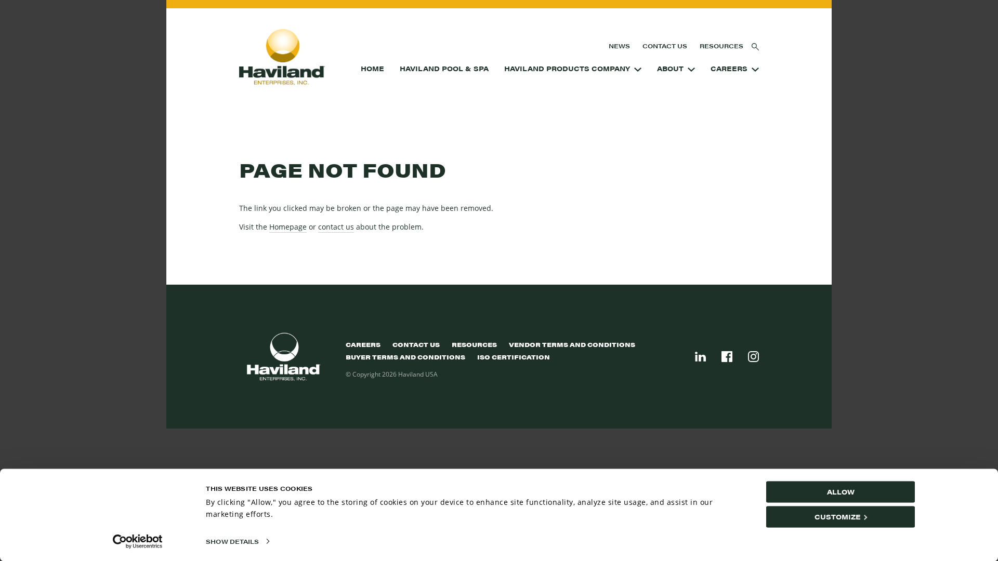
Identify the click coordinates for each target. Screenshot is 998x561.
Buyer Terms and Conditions (405, 356)
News (619, 45)
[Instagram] (753, 356)
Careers (729, 68)
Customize (838, 517)
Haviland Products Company (567, 68)
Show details (232, 541)
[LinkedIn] (700, 356)
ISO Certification (513, 356)
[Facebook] (726, 356)
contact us (336, 227)
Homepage (288, 227)
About (670, 68)
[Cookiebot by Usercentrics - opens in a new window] (138, 541)
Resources (721, 45)
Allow (841, 492)
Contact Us (664, 45)
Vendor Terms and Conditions (572, 344)
